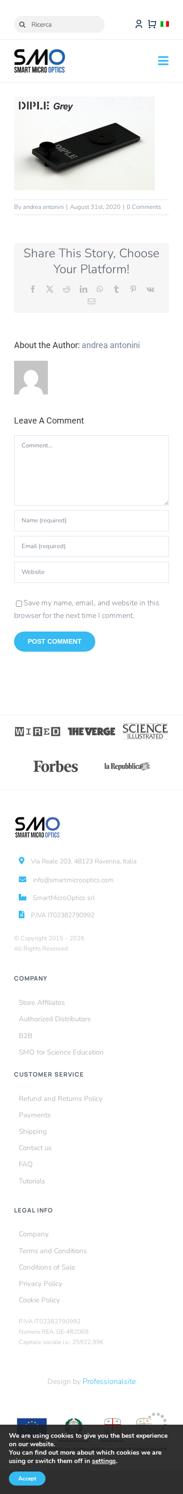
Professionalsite (109, 1381)
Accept (27, 1478)
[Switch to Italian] (164, 24)
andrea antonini (43, 207)
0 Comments (144, 207)
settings (104, 1461)
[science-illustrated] (145, 726)
